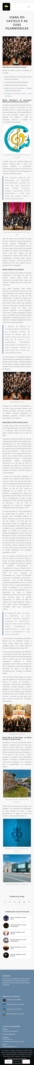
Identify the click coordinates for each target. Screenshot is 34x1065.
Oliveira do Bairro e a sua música (15, 1004)
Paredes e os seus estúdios (14, 999)
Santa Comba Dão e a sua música (15, 1013)
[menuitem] (29, 6)
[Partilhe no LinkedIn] (19, 902)
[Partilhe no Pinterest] (14, 902)
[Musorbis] (14, 7)
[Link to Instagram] (29, 902)
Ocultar (26, 1061)
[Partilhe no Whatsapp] (10, 902)
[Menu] (29, 6)
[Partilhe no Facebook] (5, 902)
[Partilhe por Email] (24, 902)
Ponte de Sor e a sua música (14, 1009)
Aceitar (8, 1061)
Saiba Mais (17, 1061)
